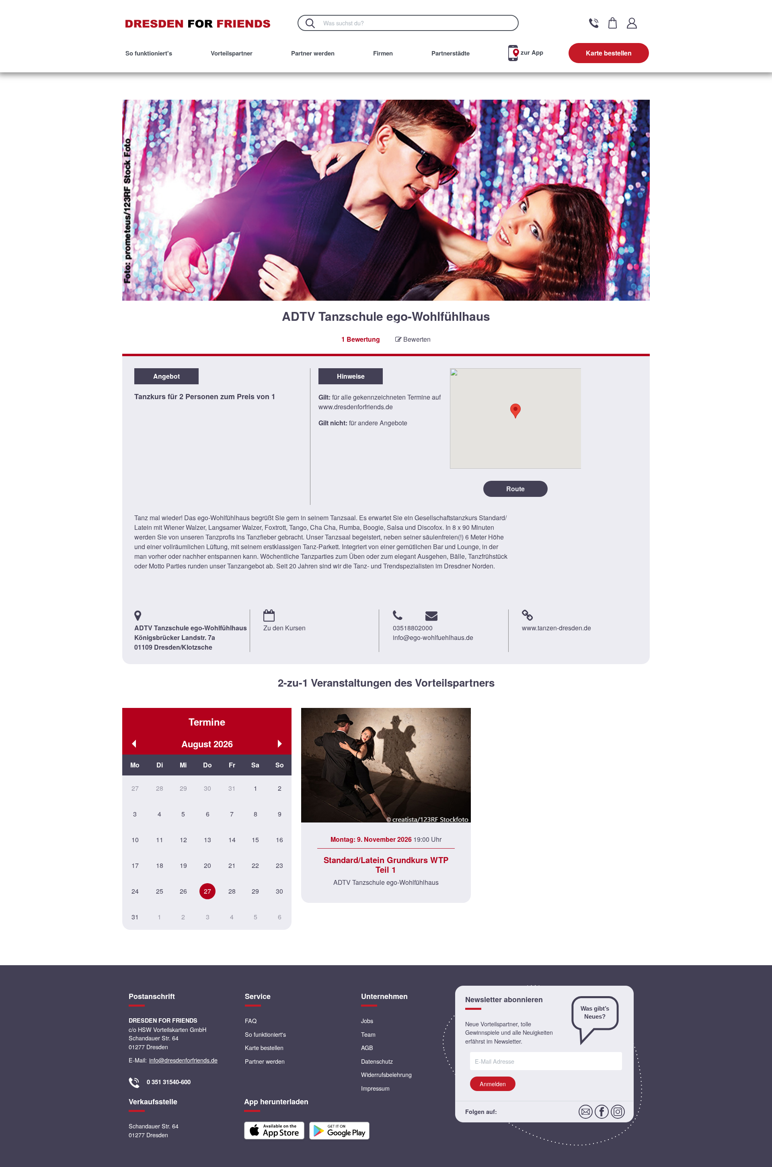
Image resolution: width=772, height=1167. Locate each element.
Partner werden (313, 53)
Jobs (367, 1020)
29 (255, 891)
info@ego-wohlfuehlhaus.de (433, 637)
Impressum (375, 1088)
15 (255, 839)
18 (159, 865)
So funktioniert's (148, 53)
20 (207, 865)
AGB (367, 1047)
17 (135, 865)
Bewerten (416, 339)
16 (279, 839)
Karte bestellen (609, 52)
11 (159, 839)
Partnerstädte (450, 53)
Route (515, 488)
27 (207, 891)
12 (183, 839)
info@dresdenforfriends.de (183, 1060)
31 (135, 916)
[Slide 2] (386, 325)
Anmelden (493, 1083)
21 (232, 865)
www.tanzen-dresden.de (556, 627)
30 (279, 891)
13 (207, 839)
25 (159, 891)
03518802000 (413, 627)
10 (135, 839)
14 (232, 839)
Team (368, 1034)
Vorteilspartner (232, 53)
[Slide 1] (378, 325)
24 (135, 891)
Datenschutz (377, 1061)
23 (279, 865)
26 (183, 891)
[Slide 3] (395, 325)
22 (255, 865)
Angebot (166, 376)
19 (183, 865)
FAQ (251, 1020)
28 (232, 891)
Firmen (383, 53)
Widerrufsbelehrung (386, 1074)
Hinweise (351, 376)
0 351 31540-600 (169, 1081)
